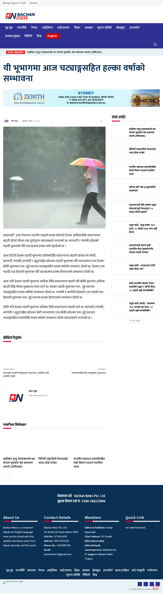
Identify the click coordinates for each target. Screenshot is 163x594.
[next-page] (10, 475)
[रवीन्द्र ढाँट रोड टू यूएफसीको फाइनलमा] (120, 190)
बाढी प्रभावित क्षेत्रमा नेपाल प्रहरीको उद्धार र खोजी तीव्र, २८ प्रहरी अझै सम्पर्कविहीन (142, 287)
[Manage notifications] (155, 587)
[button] (155, 44)
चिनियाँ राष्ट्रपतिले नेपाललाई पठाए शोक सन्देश (52, 461)
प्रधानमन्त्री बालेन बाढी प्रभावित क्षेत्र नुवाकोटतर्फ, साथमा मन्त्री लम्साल (141, 249)
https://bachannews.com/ (38, 395)
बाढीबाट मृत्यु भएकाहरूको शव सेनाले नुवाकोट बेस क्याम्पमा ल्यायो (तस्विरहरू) (64, 52)
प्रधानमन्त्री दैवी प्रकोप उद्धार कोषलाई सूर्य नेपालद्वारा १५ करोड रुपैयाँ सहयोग (142, 208)
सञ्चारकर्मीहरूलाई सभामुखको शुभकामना (89, 373)
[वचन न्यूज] (7, 121)
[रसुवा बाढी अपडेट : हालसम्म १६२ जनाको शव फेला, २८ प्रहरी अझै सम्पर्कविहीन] (120, 306)
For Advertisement (135, 528)
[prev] (150, 52)
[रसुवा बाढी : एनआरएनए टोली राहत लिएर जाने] (120, 268)
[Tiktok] (151, 3)
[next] (155, 52)
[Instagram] (157, 3)
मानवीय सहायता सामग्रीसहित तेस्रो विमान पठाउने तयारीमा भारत (89, 463)
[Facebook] (138, 3)
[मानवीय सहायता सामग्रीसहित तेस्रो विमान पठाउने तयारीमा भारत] (90, 444)
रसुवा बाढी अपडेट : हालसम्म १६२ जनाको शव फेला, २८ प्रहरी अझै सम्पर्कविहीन (142, 307)
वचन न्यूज (14, 120)
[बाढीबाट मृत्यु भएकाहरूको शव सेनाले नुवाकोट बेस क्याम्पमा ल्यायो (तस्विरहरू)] (19, 444)
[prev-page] (5, 475)
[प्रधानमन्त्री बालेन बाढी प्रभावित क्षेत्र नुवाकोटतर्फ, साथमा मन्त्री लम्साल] (120, 248)
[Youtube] (144, 3)
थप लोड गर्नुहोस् (134, 320)
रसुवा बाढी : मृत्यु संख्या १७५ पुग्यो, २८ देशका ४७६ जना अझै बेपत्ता (143, 228)
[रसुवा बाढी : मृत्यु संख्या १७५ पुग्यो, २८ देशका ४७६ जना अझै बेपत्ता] (120, 227)
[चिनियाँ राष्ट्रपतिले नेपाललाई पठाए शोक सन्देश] (54, 444)
